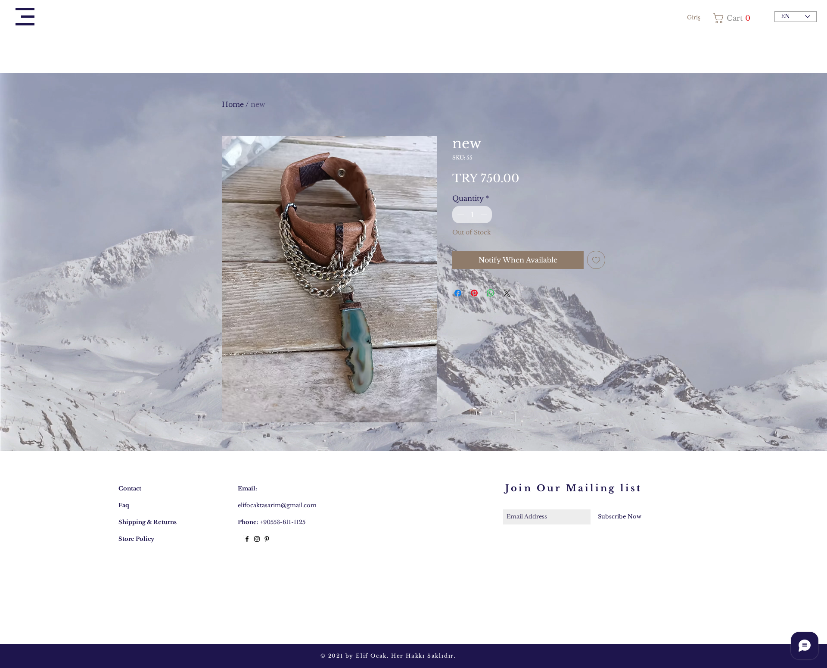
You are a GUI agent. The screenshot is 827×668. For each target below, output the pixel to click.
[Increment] (485, 214)
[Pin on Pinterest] (474, 293)
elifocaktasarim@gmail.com (277, 505)
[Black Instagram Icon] (257, 539)
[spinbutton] (472, 214)
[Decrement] (460, 214)
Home (233, 104)
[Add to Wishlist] (596, 260)
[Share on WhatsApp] (490, 293)
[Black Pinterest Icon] (266, 539)
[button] (25, 16)
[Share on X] (507, 293)
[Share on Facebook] (458, 293)
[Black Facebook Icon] (247, 539)
